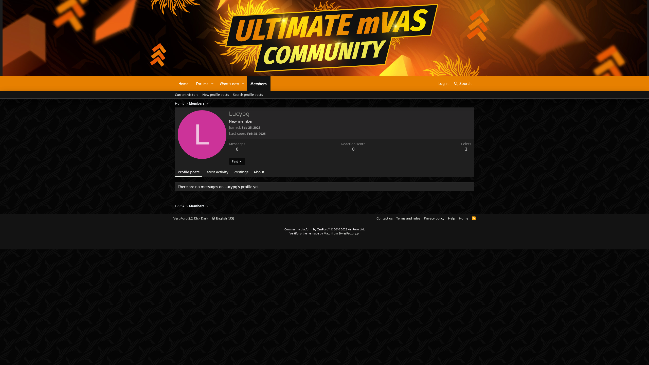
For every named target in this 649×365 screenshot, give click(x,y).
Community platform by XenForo (324, 229)
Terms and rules (408, 218)
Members (258, 83)
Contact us (384, 218)
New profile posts (215, 94)
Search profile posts (248, 94)
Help (451, 218)
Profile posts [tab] (189, 171)
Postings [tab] (240, 171)
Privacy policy (434, 218)
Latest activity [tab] (216, 171)
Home (184, 83)
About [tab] (259, 171)
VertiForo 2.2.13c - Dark (190, 218)
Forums (202, 83)
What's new (229, 83)
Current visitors (186, 94)
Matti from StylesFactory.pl (341, 233)
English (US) (224, 218)
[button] (212, 83)
